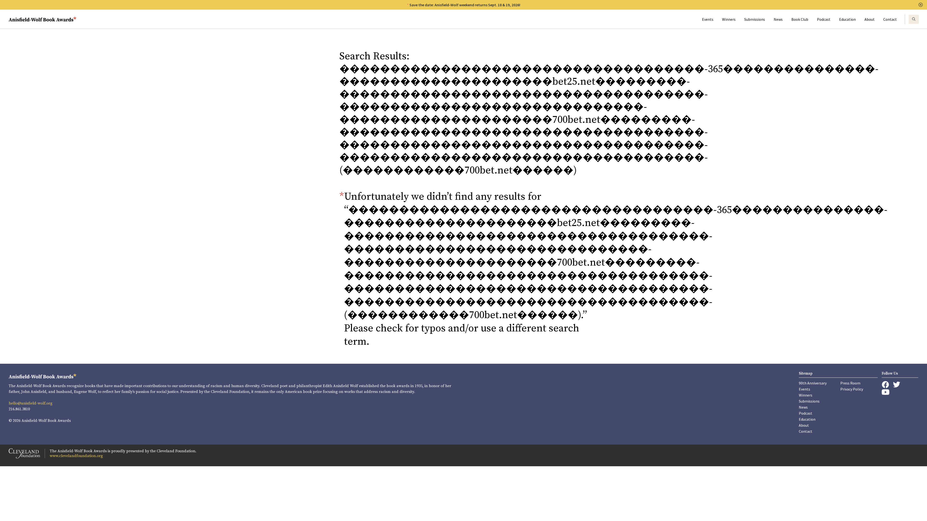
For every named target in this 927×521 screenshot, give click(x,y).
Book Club (799, 19)
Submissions (754, 19)
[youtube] (885, 392)
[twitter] (896, 385)
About (869, 19)
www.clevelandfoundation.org (76, 455)
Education (847, 19)
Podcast (823, 19)
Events (707, 19)
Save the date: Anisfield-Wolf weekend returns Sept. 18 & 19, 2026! (464, 4)
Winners (729, 19)
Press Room (850, 383)
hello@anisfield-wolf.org (30, 403)
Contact (890, 19)
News (778, 19)
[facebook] (885, 384)
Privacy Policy (851, 389)
